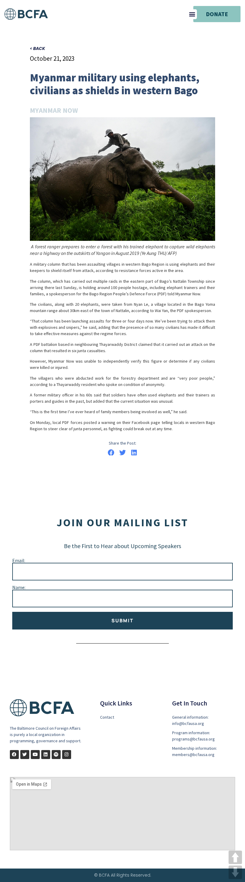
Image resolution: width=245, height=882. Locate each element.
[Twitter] (24, 754)
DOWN (235, 872)
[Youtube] (35, 754)
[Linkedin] (45, 754)
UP (235, 857)
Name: (18, 587)
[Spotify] (56, 754)
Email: (18, 560)
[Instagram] (66, 754)
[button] (192, 14)
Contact (107, 717)
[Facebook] (14, 754)
